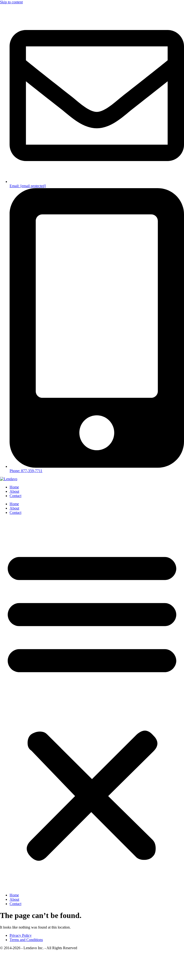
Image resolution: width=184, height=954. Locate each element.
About (14, 491)
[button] (92, 704)
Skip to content (11, 2)
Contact (15, 496)
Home (14, 487)
